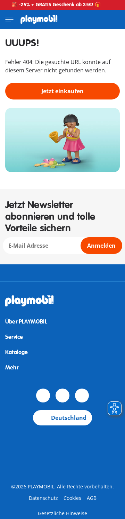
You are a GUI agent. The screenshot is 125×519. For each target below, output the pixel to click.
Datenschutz (43, 498)
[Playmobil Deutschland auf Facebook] (43, 395)
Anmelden (101, 245)
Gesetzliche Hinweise (62, 513)
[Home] (39, 19)
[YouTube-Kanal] (62, 395)
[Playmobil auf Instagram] (82, 395)
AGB (92, 498)
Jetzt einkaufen (62, 91)
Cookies (72, 498)
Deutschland (68, 418)
